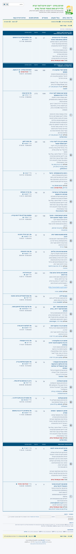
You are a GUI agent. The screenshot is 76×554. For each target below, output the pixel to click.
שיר (27, 298)
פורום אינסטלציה (62, 381)
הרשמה (66, 514)
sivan (52, 188)
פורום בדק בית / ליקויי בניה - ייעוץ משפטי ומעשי (58, 142)
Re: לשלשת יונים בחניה (24, 326)
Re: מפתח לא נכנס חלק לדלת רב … (21, 398)
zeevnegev (52, 321)
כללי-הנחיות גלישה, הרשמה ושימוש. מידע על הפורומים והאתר (63, 33)
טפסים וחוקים (34, 18)
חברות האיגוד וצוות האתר (65, 444)
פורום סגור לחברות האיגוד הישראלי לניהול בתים (59, 485)
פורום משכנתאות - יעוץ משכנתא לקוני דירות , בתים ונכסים (58, 309)
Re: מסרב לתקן (27, 141)
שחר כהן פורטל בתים (57, 60)
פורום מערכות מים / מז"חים (59, 252)
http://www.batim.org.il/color (58, 287)
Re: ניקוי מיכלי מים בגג (24, 234)
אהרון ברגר (64, 230)
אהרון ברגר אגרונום (57, 228)
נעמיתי (26, 217)
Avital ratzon (59, 186)
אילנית (26, 95)
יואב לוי (60, 87)
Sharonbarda (60, 211)
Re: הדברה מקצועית (25, 341)
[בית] (68, 10)
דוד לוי (62, 247)
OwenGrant (25, 309)
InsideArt (60, 302)
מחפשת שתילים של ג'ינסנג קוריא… (21, 215)
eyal (27, 275)
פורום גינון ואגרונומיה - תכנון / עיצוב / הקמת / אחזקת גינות (58, 216)
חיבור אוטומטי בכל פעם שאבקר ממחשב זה (19, 517)
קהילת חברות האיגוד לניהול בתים (58, 509)
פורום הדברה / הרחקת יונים (59, 326)
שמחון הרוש (59, 336)
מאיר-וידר (60, 321)
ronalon (26, 236)
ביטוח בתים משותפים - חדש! (58, 173)
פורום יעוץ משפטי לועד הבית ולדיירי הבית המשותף (58, 94)
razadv (26, 39)
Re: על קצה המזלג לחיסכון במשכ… (21, 307)
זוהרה (56, 291)
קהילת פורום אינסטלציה (59, 392)
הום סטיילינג (63, 296)
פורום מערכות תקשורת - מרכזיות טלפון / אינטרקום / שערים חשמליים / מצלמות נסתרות (59, 365)
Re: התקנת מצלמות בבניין (23, 362)
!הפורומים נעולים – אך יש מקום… (21, 70)
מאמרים (45, 18)
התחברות (71, 514)
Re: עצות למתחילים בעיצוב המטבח (21, 296)
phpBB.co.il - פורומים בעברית (41, 542)
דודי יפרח (52, 336)
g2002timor (63, 169)
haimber (61, 376)
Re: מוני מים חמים (26, 251)
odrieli (61, 291)
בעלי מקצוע (55, 18)
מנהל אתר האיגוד (23, 484)
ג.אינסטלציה (59, 391)
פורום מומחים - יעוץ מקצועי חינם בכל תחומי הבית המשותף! (63, 65)
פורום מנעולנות (62, 398)
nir (27, 343)
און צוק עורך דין (53, 87)
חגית (27, 383)
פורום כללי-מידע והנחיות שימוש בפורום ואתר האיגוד (59, 38)
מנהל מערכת (24, 72)
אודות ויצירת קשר (19, 18)
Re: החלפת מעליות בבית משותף (22, 37)
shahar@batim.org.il (57, 503)
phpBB (43, 540)
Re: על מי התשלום (26, 192)
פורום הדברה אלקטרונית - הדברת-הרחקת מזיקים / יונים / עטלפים (58, 343)
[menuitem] (56, 21)
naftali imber (63, 137)
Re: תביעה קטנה (26, 93)
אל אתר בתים (67, 18)
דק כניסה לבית (27, 273)
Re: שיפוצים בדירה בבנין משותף (21, 411)
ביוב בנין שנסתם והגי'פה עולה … (22, 381)
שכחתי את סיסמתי (34, 517)
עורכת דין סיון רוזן (58, 167)
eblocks (60, 404)
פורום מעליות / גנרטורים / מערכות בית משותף (59, 193)
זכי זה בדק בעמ (58, 164)
